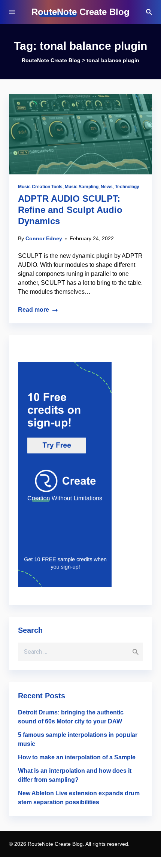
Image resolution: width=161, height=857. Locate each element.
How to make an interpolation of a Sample (77, 757)
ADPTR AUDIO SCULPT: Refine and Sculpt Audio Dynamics (70, 209)
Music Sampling (81, 186)
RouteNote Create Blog (80, 12)
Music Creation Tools (40, 186)
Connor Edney (43, 238)
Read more (33, 309)
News (107, 186)
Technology (127, 186)
